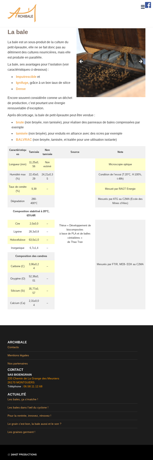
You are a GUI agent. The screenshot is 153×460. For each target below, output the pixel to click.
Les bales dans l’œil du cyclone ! (28, 407)
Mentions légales (18, 355)
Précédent (81, 62)
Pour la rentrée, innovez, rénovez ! (29, 415)
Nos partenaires (18, 363)
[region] (110, 62)
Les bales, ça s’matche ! (23, 399)
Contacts (13, 347)
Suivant (140, 62)
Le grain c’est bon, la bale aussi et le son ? (34, 423)
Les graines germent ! (21, 432)
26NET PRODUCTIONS (24, 454)
